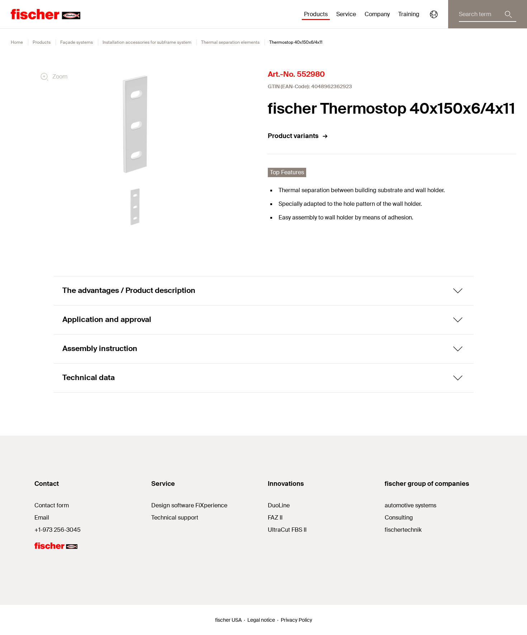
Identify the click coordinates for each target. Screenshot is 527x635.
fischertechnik (403, 530)
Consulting (399, 517)
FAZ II (275, 517)
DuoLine (279, 505)
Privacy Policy (296, 620)
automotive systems (410, 505)
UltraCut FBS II (287, 530)
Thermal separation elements (230, 42)
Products (42, 42)
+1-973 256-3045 (57, 530)
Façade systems (76, 42)
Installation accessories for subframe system (147, 42)
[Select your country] (434, 14)
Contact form (51, 505)
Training (408, 14)
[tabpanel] (135, 206)
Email (41, 517)
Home (17, 42)
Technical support (174, 517)
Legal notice (261, 620)
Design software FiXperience (189, 505)
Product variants (293, 136)
